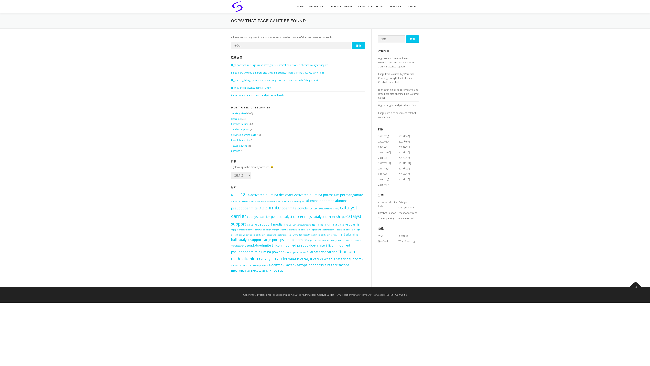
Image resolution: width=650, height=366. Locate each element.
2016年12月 (404, 174)
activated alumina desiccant (272, 195)
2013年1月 (404, 179)
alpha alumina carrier (241, 201)
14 (248, 195)
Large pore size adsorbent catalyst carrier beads (257, 95)
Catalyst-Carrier (341, 6)
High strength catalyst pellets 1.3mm (251, 87)
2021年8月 (384, 147)
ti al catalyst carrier (322, 252)
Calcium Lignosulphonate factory (324, 209)
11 (238, 195)
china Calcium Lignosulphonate (297, 225)
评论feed (383, 241)
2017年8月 (384, 168)
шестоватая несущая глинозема (257, 270)
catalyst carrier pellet (263, 217)
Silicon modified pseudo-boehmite (298, 245)
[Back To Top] (636, 287)
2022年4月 (404, 136)
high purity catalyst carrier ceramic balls (249, 230)
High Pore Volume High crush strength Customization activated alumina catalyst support (279, 65)
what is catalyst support (342, 259)
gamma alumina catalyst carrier (336, 224)
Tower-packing (239, 145)
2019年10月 (384, 152)
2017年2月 (404, 168)
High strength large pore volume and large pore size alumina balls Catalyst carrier (275, 80)
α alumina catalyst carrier (257, 265)
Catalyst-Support (371, 6)
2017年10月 (404, 163)
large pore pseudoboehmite (285, 240)
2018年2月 (404, 152)
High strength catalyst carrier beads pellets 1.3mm (333, 230)
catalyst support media (265, 224)
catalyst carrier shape (329, 217)
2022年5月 (384, 136)
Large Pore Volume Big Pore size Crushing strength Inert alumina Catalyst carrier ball (277, 72)
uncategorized (239, 113)
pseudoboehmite (257, 245)
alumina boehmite (320, 201)
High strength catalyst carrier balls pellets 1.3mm (288, 230)
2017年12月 (404, 157)
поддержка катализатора (329, 265)
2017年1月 (384, 174)
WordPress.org (406, 241)
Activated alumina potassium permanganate (328, 195)
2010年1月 (384, 184)
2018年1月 (384, 157)
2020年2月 (404, 147)
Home (300, 6)
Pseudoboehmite (240, 140)
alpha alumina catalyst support (291, 201)
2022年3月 (384, 141)
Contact (413, 6)
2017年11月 (384, 163)
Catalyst (235, 150)
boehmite (269, 207)
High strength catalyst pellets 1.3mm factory (317, 235)
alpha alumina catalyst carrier (264, 201)
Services (395, 6)
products (316, 6)
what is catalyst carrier (305, 259)
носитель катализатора (288, 265)
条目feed (403, 235)
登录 (380, 235)
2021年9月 (404, 141)
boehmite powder (295, 208)
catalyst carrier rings (296, 217)
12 (243, 194)
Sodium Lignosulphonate (295, 252)
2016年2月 (384, 179)
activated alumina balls (243, 134)
